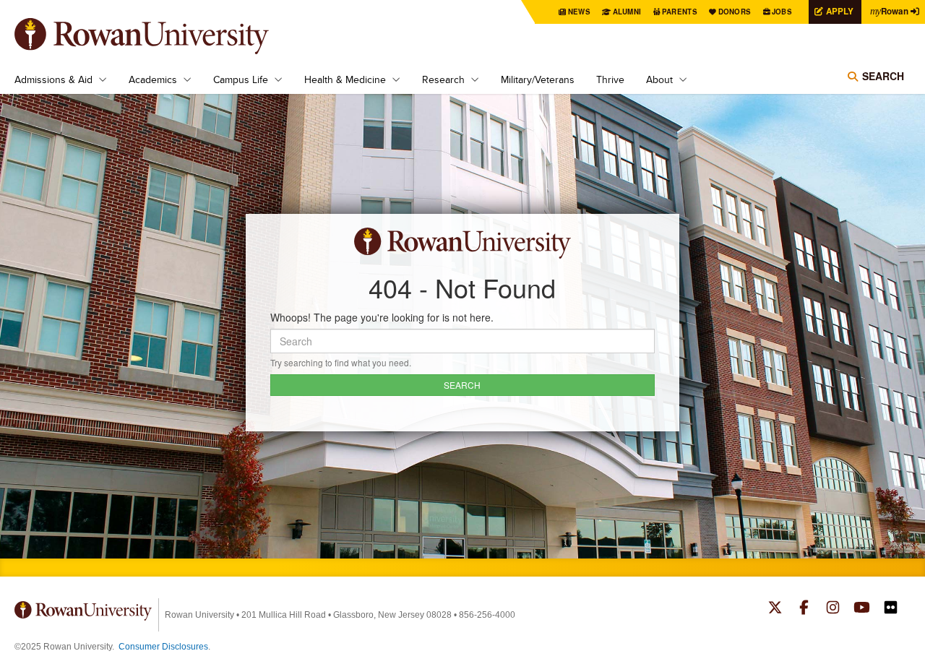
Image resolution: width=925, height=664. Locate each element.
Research (443, 79)
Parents (679, 12)
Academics (153, 79)
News (579, 12)
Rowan (889, 11)
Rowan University (162, 36)
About (659, 79)
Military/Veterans (538, 79)
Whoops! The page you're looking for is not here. (382, 317)
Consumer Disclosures (163, 647)
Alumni (627, 12)
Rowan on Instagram (833, 609)
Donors (735, 12)
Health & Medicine (345, 79)
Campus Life (240, 79)
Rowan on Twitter (775, 609)
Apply (839, 11)
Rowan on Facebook (804, 609)
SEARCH (462, 385)
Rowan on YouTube (862, 609)
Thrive (610, 79)
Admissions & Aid (53, 79)
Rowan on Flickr (891, 609)
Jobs (782, 12)
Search (883, 76)
